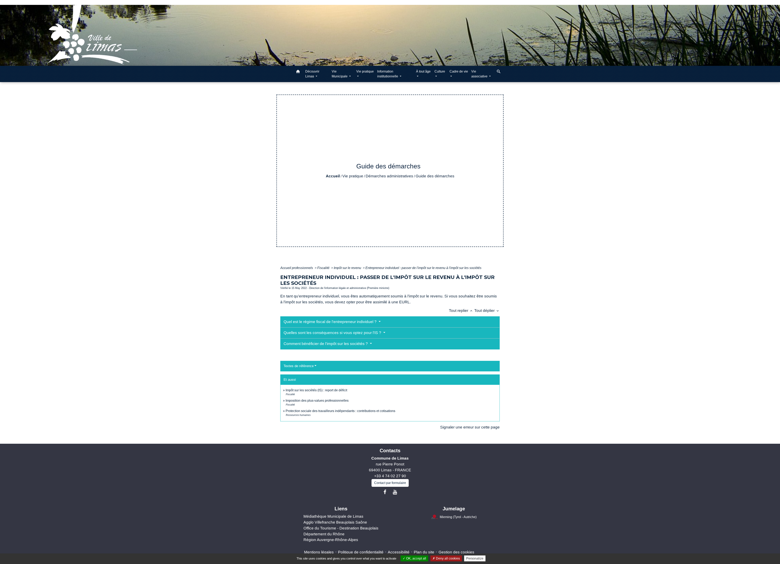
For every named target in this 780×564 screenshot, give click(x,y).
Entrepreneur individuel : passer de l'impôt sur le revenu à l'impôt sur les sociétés (423, 268)
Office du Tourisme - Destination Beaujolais (340, 528)
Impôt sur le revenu (348, 268)
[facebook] (385, 492)
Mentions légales (319, 552)
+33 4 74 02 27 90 (390, 476)
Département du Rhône (323, 534)
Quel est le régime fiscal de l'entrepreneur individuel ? (331, 322)
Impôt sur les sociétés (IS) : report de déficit (316, 390)
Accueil (333, 176)
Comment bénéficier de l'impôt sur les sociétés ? (326, 344)
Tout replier (461, 310)
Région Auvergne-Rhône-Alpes (330, 540)
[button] (298, 72)
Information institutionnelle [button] (388, 74)
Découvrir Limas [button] (312, 74)
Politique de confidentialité (361, 552)
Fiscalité (323, 268)
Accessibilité (399, 552)
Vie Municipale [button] (340, 74)
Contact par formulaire (390, 483)
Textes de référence (299, 366)
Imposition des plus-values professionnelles (317, 400)
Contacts (390, 450)
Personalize (474, 558)
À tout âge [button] (423, 71)
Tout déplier (487, 310)
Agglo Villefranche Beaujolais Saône (335, 522)
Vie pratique (352, 176)
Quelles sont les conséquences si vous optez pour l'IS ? (333, 333)
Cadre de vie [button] (459, 71)
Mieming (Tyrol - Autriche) (458, 517)
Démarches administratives (389, 176)
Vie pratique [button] (365, 71)
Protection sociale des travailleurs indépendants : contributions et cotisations (340, 411)
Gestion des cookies (456, 552)
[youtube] (395, 492)
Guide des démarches (435, 176)
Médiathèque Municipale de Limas (333, 516)
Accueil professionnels (297, 268)
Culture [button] (439, 71)
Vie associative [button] (479, 74)
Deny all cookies (447, 558)
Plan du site (424, 552)
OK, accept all (415, 558)
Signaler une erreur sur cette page (470, 427)
